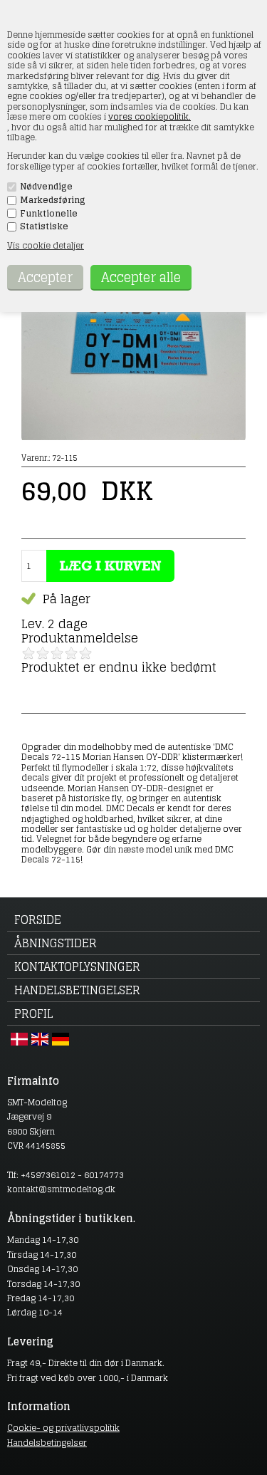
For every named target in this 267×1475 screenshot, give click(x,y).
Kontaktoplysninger (77, 966)
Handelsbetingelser (77, 990)
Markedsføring (52, 200)
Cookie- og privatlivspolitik (63, 1427)
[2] (43, 653)
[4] (71, 653)
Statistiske (44, 226)
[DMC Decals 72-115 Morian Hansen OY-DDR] (133, 436)
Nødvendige (46, 187)
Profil (33, 1013)
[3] (57, 653)
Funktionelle (49, 214)
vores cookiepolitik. (149, 116)
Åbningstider (55, 943)
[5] (85, 653)
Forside (37, 919)
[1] (28, 653)
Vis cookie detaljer (45, 245)
